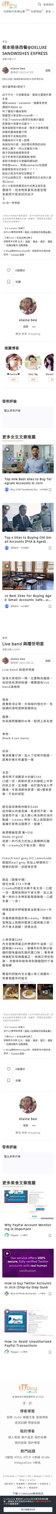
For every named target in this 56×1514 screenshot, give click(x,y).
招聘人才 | (23, 1487)
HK (31, 1476)
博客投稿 (34, 1422)
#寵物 (9, 1457)
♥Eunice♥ (13, 374)
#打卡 (27, 1457)
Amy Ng (33, 374)
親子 (42, 241)
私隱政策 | (46, 1483)
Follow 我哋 (17, 254)
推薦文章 (29, 1417)
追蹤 (48, 70)
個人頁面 (14, 1437)
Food (49, 1476)
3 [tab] (30, 22)
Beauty (39, 1476)
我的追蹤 (21, 1442)
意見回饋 (21, 1422)
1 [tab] (21, 22)
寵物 (50, 241)
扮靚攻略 (11, 245)
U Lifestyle (10, 1476)
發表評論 (12, 410)
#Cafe (45, 1457)
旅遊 (27, 241)
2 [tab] (25, 22)
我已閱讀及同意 (28, 1509)
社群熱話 (36, 11)
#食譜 (36, 1457)
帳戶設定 (27, 1437)
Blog (23, 1479)
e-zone (32, 1479)
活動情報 (23, 245)
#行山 (18, 1457)
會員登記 (48, 4)
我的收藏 (41, 1437)
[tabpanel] (28, 19)
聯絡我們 (34, 1487)
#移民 (37, 1462)
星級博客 (42, 1417)
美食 (35, 241)
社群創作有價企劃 (14, 11)
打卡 (20, 241)
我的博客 (34, 1442)
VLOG (18, 1417)
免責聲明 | (22, 1483)
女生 (4, 41)
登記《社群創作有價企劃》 (38, 231)
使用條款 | (34, 1483)
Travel (23, 1476)
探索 (10, 1417)
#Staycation (23, 1462)
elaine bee (17, 68)
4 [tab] (34, 22)
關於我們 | (10, 1483)
